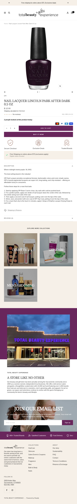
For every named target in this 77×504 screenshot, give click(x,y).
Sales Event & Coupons (36, 454)
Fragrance (32, 461)
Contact (55, 458)
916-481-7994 (9, 485)
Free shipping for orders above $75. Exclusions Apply (38, 3)
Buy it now (38, 134)
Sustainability (57, 451)
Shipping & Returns (15, 210)
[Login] (68, 13)
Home (6, 23)
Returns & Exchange (60, 464)
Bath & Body (32, 467)
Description (9, 166)
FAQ (54, 454)
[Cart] (72, 13)
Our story (56, 448)
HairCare (31, 448)
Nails (30, 471)
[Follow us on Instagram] (12, 490)
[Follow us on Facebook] (7, 490)
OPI (5, 96)
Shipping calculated (10, 111)
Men (29, 464)
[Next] (72, 92)
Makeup (31, 458)
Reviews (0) (8, 218)
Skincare (31, 451)
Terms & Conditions (60, 461)
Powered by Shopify (32, 498)
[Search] (9, 13)
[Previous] (5, 92)
